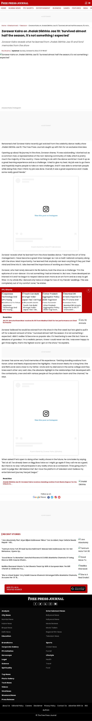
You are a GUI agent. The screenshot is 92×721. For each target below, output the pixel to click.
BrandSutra (7, 642)
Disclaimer (38, 705)
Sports (49, 642)
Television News (52, 636)
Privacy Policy (49, 705)
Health (48, 659)
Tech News (7, 683)
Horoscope (7, 655)
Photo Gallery (8, 678)
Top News (6, 674)
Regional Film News (54, 632)
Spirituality (7, 668)
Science (5, 663)
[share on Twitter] (40, 604)
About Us (6, 705)
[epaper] (86, 3)
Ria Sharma (6, 51)
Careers (28, 705)
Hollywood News (52, 619)
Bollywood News (52, 615)
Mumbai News (15, 8)
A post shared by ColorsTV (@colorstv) (46, 247)
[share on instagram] (50, 604)
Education (6, 636)
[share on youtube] (55, 604)
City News (6, 615)
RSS (86, 705)
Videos (5, 687)
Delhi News (6, 632)
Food (48, 668)
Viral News (6, 691)
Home (3, 8)
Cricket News (51, 647)
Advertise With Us (76, 705)
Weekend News (9, 695)
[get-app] (89, 3)
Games (66, 8)
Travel (48, 663)
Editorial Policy (17, 705)
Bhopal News (7, 628)
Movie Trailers (51, 628)
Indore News (7, 623)
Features (76, 8)
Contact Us (62, 705)
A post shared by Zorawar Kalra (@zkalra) (46, 451)
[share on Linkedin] (45, 604)
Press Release (8, 699)
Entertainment (43, 8)
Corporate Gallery (10, 647)
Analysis (5, 611)
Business (57, 8)
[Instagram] (55, 497)
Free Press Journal (14, 3)
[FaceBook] (48, 497)
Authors (46, 710)
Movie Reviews (52, 623)
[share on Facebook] (35, 604)
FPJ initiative (7, 651)
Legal (4, 659)
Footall (49, 651)
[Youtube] (59, 497)
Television (23, 26)
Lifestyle (50, 655)
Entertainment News (55, 611)
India (85, 8)
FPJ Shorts (28, 8)
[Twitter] (52, 497)
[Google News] (39, 497)
